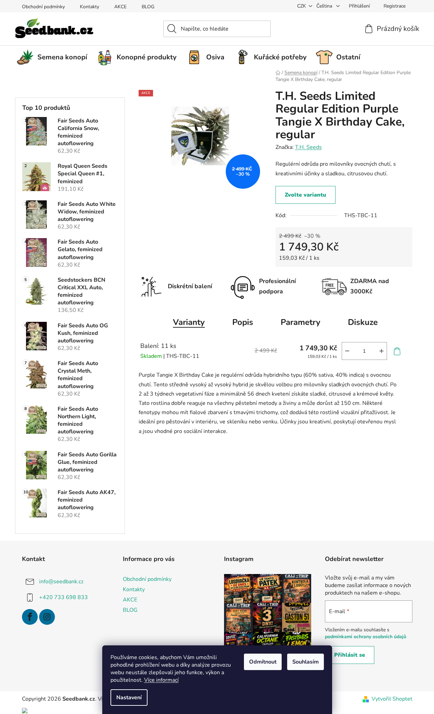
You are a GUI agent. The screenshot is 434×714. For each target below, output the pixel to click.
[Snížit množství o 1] (347, 351)
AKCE (120, 6)
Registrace (395, 6)
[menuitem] (54, 57)
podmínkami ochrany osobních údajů (365, 636)
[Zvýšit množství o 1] (381, 351)
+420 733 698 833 (63, 597)
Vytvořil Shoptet (392, 699)
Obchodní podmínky (43, 6)
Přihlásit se (349, 655)
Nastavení (129, 697)
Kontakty (89, 6)
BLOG (148, 6)
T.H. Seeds (308, 147)
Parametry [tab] (300, 322)
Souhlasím (305, 662)
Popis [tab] (242, 322)
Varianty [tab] (189, 322)
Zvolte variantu (305, 195)
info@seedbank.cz (61, 581)
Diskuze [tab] (363, 322)
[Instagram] (47, 617)
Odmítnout (263, 662)
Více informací (161, 680)
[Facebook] (30, 617)
